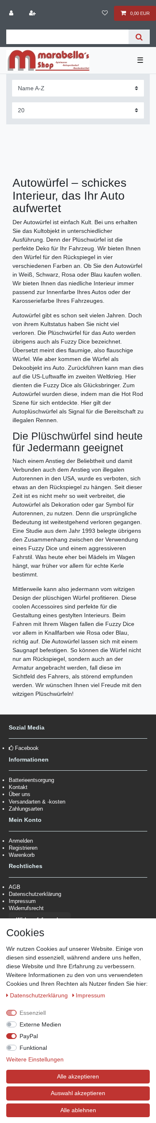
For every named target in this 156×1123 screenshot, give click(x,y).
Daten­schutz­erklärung (39, 995)
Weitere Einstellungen (35, 1059)
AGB (14, 887)
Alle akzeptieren (78, 1076)
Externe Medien (40, 1024)
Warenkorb (22, 855)
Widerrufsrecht (26, 908)
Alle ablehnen (78, 1110)
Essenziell (33, 1012)
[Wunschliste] (104, 13)
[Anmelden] (12, 13)
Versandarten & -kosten (37, 802)
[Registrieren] (32, 13)
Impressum (22, 901)
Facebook (27, 748)
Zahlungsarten (26, 809)
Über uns (19, 794)
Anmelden (21, 841)
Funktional (33, 1047)
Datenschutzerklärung (35, 894)
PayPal (29, 1036)
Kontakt (18, 787)
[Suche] (139, 37)
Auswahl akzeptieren (78, 1093)
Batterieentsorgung (31, 780)
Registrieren (23, 848)
